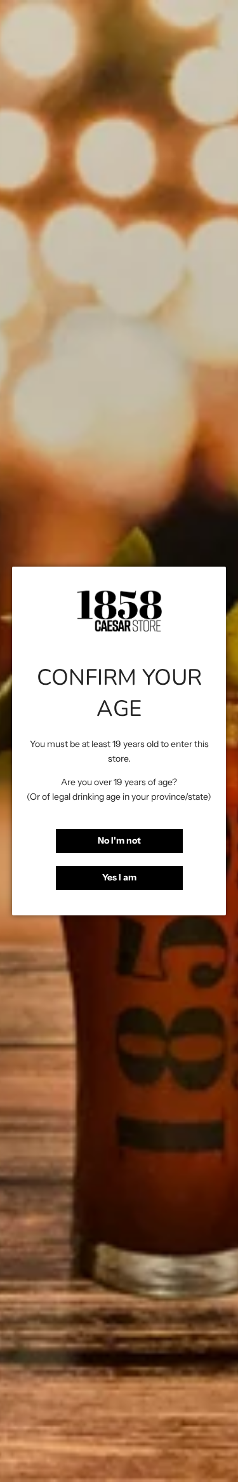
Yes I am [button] (119, 877)
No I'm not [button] (119, 840)
